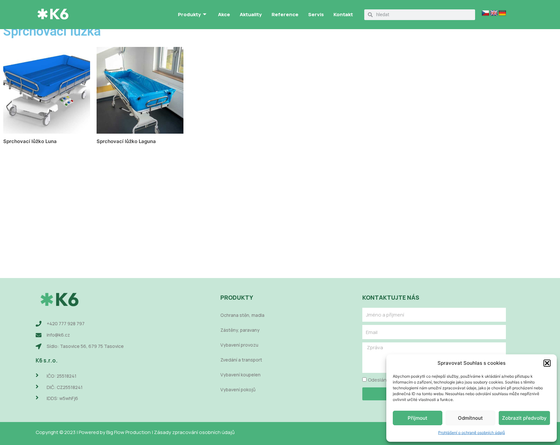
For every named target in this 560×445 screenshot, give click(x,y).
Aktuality (251, 14)
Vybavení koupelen (240, 375)
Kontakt (343, 14)
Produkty (189, 14)
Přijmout (417, 418)
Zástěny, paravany (240, 330)
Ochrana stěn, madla (242, 315)
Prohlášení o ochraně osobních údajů (471, 432)
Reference (285, 14)
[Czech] (485, 13)
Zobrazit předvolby (524, 418)
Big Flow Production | (130, 432)
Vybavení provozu (239, 345)
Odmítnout (470, 418)
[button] (547, 363)
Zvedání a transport (241, 360)
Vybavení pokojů (237, 389)
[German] (502, 13)
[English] (494, 13)
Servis (316, 14)
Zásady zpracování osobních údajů (194, 432)
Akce (224, 14)
